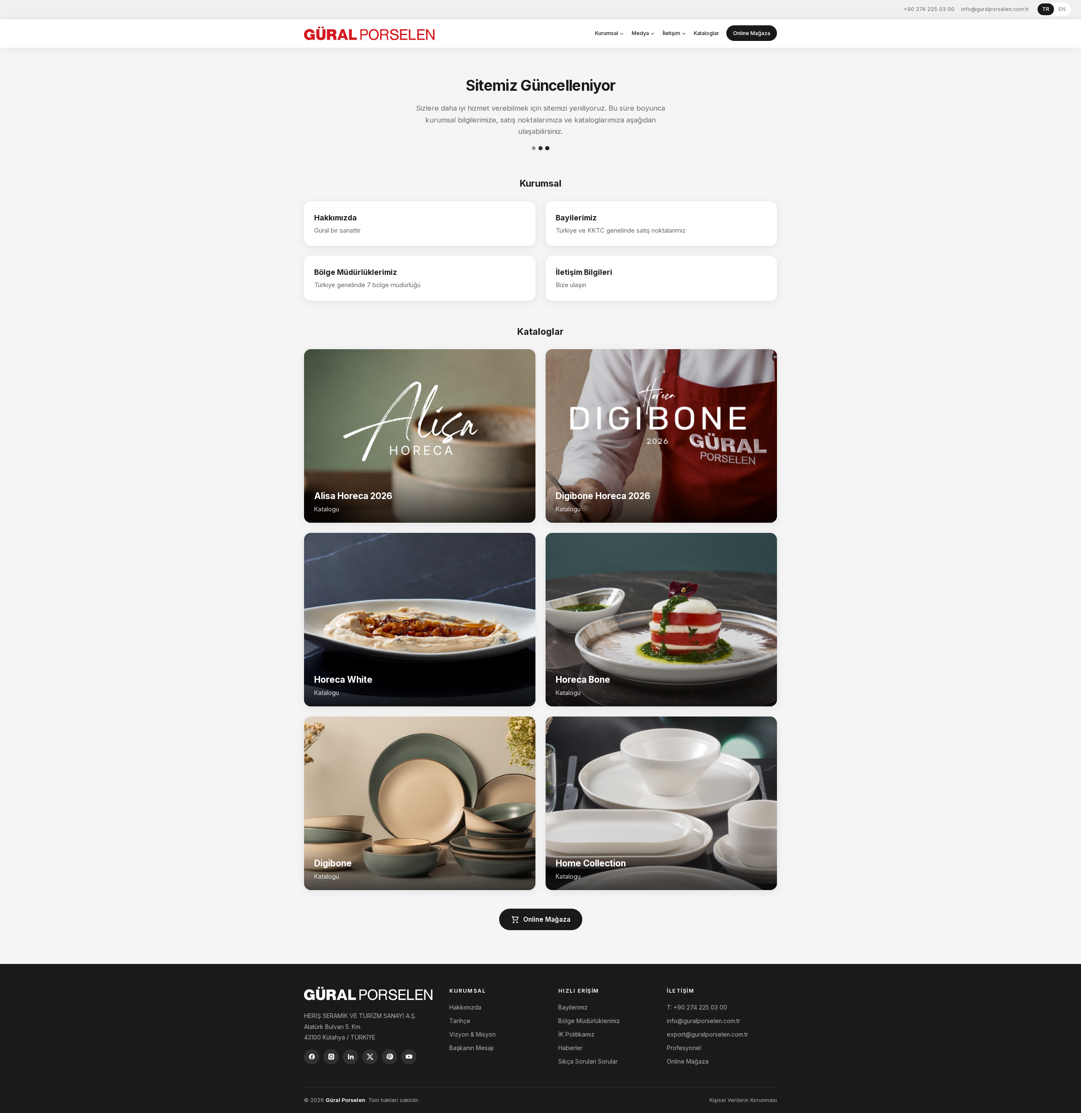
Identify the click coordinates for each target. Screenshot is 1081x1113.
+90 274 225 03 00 (929, 9)
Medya (640, 33)
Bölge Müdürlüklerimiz (589, 1020)
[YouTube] (408, 1056)
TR (1045, 9)
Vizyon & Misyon (472, 1034)
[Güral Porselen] (369, 33)
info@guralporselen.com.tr (995, 9)
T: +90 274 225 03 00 (697, 1007)
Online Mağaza (751, 33)
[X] (370, 1056)
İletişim (671, 33)
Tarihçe (459, 1020)
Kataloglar (706, 33)
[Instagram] (331, 1056)
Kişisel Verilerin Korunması (743, 1100)
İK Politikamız (576, 1034)
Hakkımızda (465, 1007)
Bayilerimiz (573, 1007)
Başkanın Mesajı (471, 1047)
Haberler (570, 1047)
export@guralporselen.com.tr (707, 1034)
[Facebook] (311, 1056)
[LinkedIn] (350, 1056)
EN (1062, 9)
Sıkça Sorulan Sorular (588, 1061)
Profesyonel (684, 1047)
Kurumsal (606, 33)
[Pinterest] (389, 1056)
